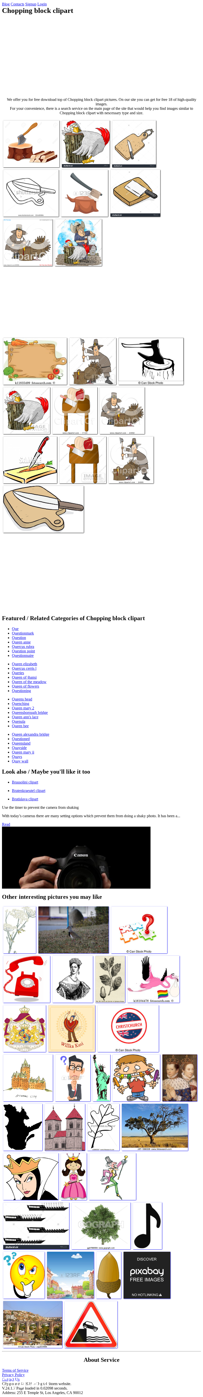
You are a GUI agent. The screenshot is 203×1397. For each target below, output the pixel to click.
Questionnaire (23, 655)
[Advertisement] (101, 56)
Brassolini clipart (25, 782)
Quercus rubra (23, 646)
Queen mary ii (23, 752)
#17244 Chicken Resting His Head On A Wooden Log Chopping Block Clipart (24, 423)
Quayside (19, 748)
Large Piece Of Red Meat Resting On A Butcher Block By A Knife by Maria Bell (73, 423)
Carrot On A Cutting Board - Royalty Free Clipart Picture (24, 474)
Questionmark (23, 633)
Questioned (21, 739)
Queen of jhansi (24, 677)
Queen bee (20, 726)
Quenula (18, 721)
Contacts (17, 4)
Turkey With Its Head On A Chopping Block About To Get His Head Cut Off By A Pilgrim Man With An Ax (120, 421)
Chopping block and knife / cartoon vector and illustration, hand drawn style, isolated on (132, 154)
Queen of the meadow (29, 682)
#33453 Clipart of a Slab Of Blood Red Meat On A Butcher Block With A (82, 472)
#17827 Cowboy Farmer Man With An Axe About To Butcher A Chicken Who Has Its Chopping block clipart (78, 253)
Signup (30, 4)
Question (19, 638)
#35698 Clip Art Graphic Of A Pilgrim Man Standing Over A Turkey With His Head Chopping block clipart (92, 372)
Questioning (21, 691)
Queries (18, 673)
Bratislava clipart (25, 799)
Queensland (21, 743)
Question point (23, 651)
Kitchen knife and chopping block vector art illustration (43, 526)
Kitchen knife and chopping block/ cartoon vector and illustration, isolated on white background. (132, 204)
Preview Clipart (121, 476)
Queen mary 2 (23, 708)
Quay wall (20, 761)
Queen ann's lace (25, 717)
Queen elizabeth (24, 664)
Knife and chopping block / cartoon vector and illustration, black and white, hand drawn (29, 206)
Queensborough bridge (30, 712)
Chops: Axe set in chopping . (24, 160)
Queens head (22, 699)
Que (15, 629)
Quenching (20, 703)
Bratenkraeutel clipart (28, 790)
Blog (6, 4)
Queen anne (21, 642)
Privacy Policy (13, 1375)
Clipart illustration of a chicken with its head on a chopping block (85, 156)
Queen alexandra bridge (30, 734)
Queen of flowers (25, 686)
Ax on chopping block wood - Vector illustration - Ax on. (146, 376)
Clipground (25, 1382)
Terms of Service (15, 1370)
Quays (17, 757)
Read (6, 824)
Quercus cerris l (24, 668)
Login (42, 4)
